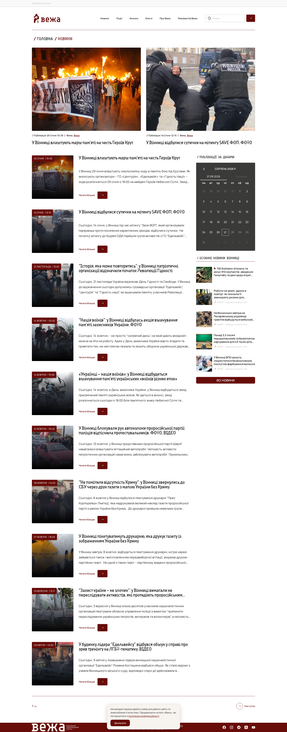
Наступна (249, 706)
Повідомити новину (41, 3)
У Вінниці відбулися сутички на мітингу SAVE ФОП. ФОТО (199, 142)
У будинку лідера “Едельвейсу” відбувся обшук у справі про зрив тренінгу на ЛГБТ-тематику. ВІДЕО (133, 647)
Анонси (134, 18)
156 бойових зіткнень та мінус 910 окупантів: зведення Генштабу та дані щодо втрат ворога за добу (233, 272)
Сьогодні (241, 176)
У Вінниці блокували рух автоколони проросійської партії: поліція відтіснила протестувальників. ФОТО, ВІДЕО (132, 430)
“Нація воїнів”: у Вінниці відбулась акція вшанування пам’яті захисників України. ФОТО (128, 322)
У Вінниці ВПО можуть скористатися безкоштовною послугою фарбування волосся (234, 361)
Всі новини (226, 380)
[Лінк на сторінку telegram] (238, 727)
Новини (104, 18)
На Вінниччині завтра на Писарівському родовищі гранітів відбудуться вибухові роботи (233, 318)
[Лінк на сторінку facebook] (224, 727)
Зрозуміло (120, 723)
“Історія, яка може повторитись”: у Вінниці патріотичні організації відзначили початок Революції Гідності (128, 268)
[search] (250, 18)
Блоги (148, 18)
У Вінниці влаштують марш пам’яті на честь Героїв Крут (82, 142)
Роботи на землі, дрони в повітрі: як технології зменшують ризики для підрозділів (230, 295)
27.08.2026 (213, 176)
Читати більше (87, 195)
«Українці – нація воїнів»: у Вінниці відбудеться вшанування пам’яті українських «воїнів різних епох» (128, 376)
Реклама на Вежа (187, 18)
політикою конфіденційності (143, 716)
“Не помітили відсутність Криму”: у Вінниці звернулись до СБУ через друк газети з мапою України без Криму (132, 484)
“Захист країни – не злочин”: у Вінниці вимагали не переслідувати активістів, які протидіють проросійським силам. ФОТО (130, 595)
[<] (204, 169)
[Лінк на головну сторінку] (47, 18)
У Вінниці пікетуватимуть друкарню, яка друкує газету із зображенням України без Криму (130, 538)
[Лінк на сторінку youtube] (253, 727)
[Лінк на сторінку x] (246, 727)
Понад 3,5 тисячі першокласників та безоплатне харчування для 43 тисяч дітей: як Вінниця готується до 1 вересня (234, 341)
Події (119, 18)
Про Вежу (165, 18)
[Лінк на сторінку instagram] (231, 727)
